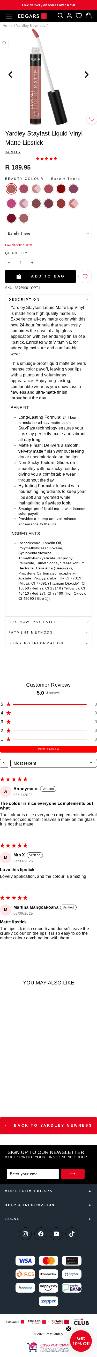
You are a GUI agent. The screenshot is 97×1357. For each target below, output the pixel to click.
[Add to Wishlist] (92, 119)
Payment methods (31, 632)
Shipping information (36, 643)
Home (8, 25)
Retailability (54, 1334)
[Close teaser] (68, 1328)
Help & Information (30, 1205)
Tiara (11, 218)
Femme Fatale (73, 189)
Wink (24, 218)
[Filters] (4, 763)
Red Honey (61, 203)
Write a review (48, 749)
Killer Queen (11, 203)
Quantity (16, 253)
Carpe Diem (36, 189)
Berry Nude (24, 189)
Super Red (73, 203)
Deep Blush (48, 189)
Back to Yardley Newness (52, 1125)
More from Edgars (29, 1191)
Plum (48, 203)
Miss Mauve (24, 203)
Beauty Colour (43, 179)
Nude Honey (36, 203)
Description (24, 299)
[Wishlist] (79, 15)
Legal (12, 1219)
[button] (46, 159)
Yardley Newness (31, 25)
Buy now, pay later (33, 622)
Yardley (13, 152)
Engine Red (61, 189)
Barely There (11, 189)
